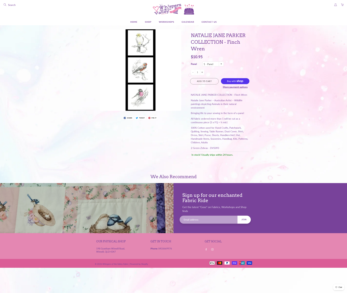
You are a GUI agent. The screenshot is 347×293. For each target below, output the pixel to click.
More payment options (235, 86)
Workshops (166, 21)
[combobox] (213, 63)
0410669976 (165, 248)
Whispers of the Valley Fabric (115, 264)
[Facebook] (206, 249)
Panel (194, 63)
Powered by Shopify (139, 264)
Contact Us (209, 21)
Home (133, 21)
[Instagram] (212, 249)
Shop (148, 21)
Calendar (188, 21)
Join (244, 219)
